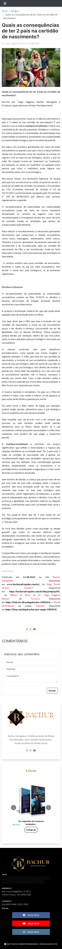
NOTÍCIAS (40, 882)
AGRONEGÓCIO (20, 882)
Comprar (31, 829)
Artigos (15, 10)
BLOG (5, 878)
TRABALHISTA (21, 878)
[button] (13, 807)
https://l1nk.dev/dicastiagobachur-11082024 (28, 602)
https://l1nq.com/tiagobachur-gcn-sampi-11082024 (30, 609)
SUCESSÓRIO (7, 882)
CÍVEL (12, 878)
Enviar (52, 690)
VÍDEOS (31, 882)
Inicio (5, 10)
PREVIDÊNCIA (34, 878)
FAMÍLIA (45, 878)
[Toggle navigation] (5, 3)
